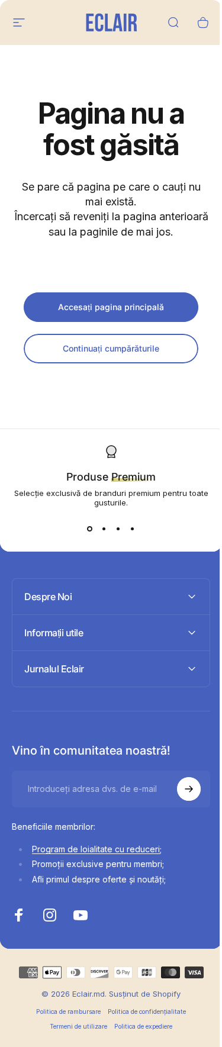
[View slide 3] (118, 528)
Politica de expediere (139, 1026)
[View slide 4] (133, 528)
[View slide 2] (104, 528)
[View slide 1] (90, 528)
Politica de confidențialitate (143, 1012)
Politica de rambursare (64, 1012)
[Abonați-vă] (180, 789)
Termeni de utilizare (74, 1026)
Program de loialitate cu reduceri (96, 849)
